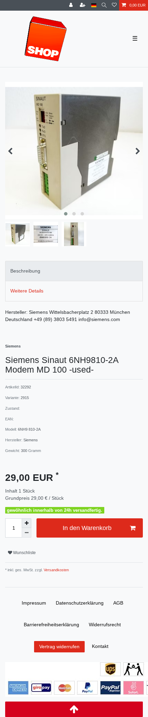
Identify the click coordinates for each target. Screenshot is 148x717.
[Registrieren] (83, 5)
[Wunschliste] (114, 5)
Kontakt (100, 646)
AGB (118, 603)
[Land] (94, 5)
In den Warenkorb (87, 528)
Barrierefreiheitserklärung (51, 624)
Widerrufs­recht (105, 624)
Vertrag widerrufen (59, 646)
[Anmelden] (71, 5)
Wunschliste (24, 552)
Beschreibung (25, 271)
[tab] (74, 271)
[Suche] (104, 5)
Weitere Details (26, 291)
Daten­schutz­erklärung (80, 603)
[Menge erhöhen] (26, 523)
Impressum (34, 603)
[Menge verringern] (26, 533)
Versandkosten (56, 570)
